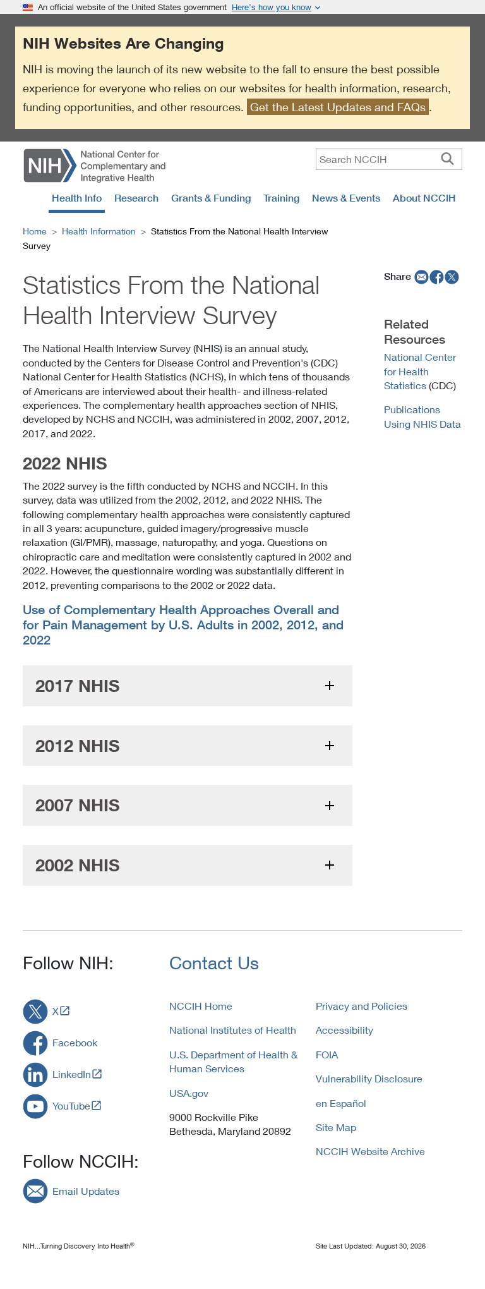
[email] (420, 276)
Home (35, 231)
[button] (187, 686)
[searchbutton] (447, 158)
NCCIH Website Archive (370, 1151)
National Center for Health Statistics (420, 371)
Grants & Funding (211, 197)
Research (136, 197)
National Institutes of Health (232, 1030)
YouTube (71, 1105)
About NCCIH (424, 197)
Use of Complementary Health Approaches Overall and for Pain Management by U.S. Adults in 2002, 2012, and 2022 (183, 625)
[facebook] (437, 276)
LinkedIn (71, 1074)
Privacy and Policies (361, 1006)
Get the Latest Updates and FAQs (338, 107)
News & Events (346, 197)
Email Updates (85, 1191)
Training (281, 197)
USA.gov (188, 1093)
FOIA (327, 1054)
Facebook (74, 1042)
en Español (341, 1103)
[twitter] (452, 276)
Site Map (336, 1127)
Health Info (77, 197)
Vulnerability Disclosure (369, 1078)
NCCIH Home (200, 1006)
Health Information (99, 231)
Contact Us (214, 962)
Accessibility (344, 1030)
